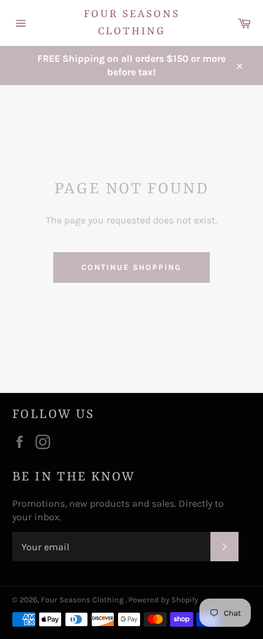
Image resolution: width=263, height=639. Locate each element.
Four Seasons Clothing (132, 22)
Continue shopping (131, 267)
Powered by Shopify (163, 599)
